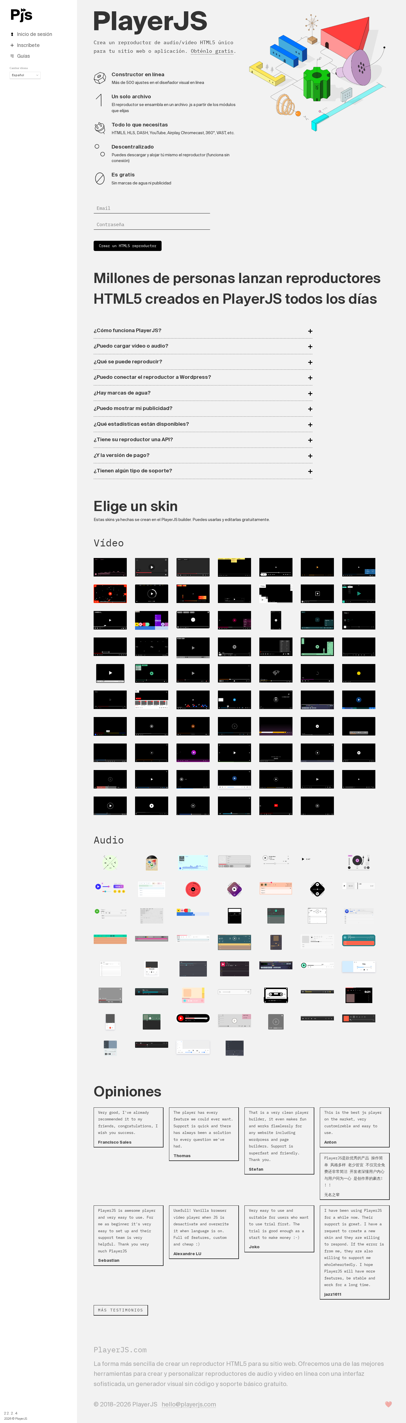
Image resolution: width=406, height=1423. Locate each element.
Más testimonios (120, 1310)
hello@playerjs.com (189, 1404)
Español (18, 75)
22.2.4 (11, 1413)
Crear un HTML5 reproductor (127, 245)
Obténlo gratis (212, 51)
